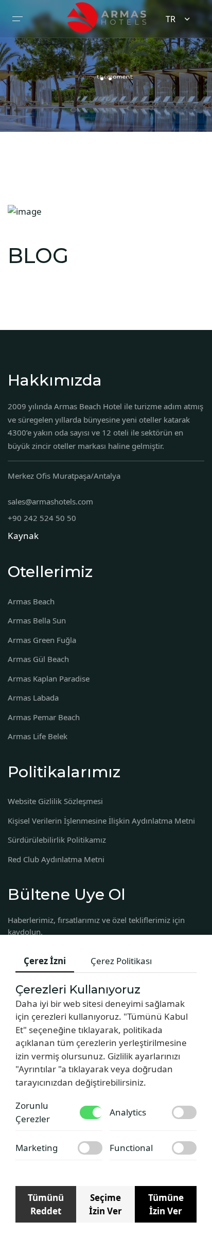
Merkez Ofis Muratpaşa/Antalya (64, 475)
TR (170, 19)
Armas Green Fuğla (42, 640)
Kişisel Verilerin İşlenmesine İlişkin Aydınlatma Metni (101, 820)
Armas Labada (33, 697)
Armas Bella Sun (37, 620)
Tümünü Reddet (46, 1204)
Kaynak (23, 536)
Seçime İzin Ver (105, 1204)
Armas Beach (31, 601)
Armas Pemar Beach (44, 717)
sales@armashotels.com (50, 501)
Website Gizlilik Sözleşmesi (55, 801)
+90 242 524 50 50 (42, 518)
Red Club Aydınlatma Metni (56, 859)
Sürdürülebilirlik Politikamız (57, 839)
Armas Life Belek (37, 736)
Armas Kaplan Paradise (49, 678)
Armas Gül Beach (38, 659)
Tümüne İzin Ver (166, 1204)
